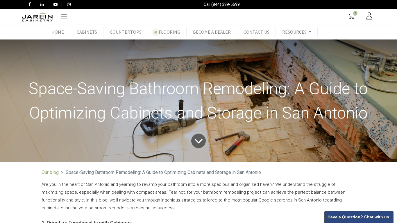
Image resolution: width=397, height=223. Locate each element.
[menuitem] (57, 31)
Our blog (50, 172)
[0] (351, 17)
